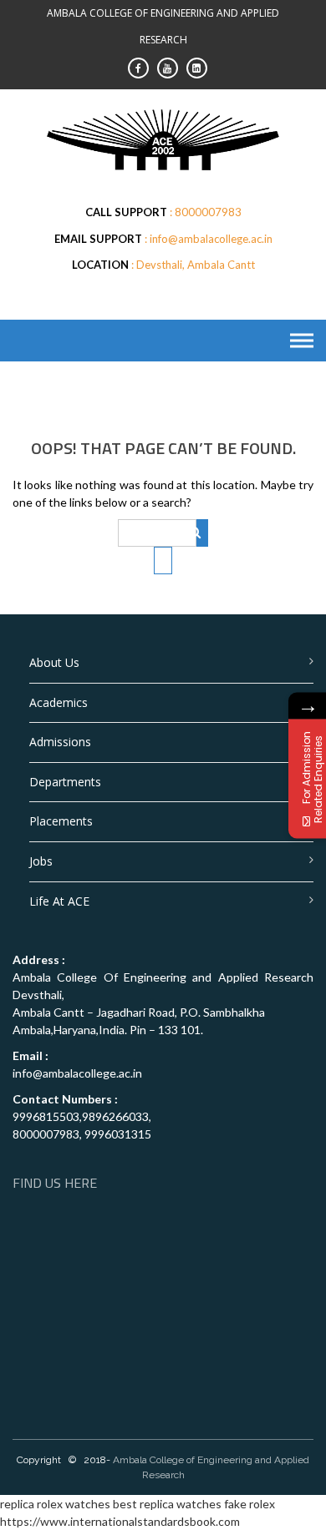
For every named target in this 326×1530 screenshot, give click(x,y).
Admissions (60, 742)
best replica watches (167, 1504)
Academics (58, 702)
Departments (65, 782)
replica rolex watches (55, 1504)
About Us (54, 662)
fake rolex (249, 1504)
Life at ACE (59, 901)
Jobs (41, 861)
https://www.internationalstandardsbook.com (120, 1521)
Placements (61, 821)
